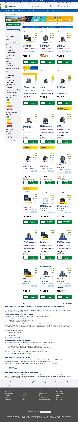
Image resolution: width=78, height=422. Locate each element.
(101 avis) (33, 90)
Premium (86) (10, 49)
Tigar (23, 403)
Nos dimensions (59, 397)
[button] (13, 82)
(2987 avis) (34, 209)
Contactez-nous (8, 399)
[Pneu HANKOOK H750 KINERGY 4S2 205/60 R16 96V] (62, 157)
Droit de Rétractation (9, 401)
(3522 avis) (68, 129)
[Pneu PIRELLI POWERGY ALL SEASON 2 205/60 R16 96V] (62, 198)
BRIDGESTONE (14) (12, 55)
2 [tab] (37, 20)
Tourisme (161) (10, 75)
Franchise (16, 2)
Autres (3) (9, 109)
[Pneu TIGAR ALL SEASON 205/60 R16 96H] (45, 79)
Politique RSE (7, 395)
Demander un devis (61, 2)
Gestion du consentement (55, 414)
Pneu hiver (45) (10, 67)
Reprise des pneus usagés (44, 401)
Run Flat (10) (10, 82)
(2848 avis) (34, 245)
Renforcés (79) (10, 84)
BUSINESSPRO (9, 2)
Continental (24, 393)
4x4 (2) (8, 77)
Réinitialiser (13, 140)
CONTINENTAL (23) (12, 52)
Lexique (40, 391)
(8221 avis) (51, 283)
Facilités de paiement (43, 397)
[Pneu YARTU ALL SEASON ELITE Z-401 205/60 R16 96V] (28, 79)
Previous (6, 19)
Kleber (23, 399)
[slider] (6, 29)
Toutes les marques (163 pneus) (11, 46)
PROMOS (48, 10)
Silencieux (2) (10, 87)
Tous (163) (9, 97)
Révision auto (59, 399)
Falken (23, 397)
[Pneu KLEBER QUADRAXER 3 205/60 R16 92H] (62, 118)
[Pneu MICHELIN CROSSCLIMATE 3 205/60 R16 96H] (45, 234)
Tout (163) (9, 63)
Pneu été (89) (10, 65)
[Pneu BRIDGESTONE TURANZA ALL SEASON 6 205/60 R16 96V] (45, 198)
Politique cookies (42, 403)
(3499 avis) (51, 48)
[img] (19, 42)
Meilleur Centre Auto (9, 393)
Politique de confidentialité (43, 414)
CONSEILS (41, 10)
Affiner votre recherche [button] (13, 24)
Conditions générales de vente (24, 414)
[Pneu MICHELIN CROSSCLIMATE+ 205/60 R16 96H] (45, 271)
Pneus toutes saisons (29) (13, 68)
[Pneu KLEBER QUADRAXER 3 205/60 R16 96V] (45, 157)
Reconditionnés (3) (11, 92)
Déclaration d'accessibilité (44, 399)
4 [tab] (40, 20)
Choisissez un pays (45, 411)
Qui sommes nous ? (9, 391)
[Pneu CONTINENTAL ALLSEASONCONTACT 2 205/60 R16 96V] (28, 198)
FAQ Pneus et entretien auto (62, 401)
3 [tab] (39, 20)
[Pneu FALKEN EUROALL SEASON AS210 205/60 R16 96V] (45, 118)
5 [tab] (42, 20)
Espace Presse (8, 397)
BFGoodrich (24, 404)
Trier (57, 23)
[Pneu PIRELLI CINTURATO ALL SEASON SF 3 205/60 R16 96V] (28, 271)
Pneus (57, 395)
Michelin (23, 391)
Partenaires (7, 406)
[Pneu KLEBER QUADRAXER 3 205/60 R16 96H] (28, 157)
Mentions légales (34, 414)
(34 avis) (67, 48)
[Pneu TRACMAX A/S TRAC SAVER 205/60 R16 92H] (28, 118)
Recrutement (7, 403)
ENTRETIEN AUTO (32, 10)
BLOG (53, 10)
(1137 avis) (51, 129)
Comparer (28, 30)
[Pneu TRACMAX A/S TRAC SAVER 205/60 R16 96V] (62, 79)
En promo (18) (10, 36)
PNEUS (7, 10)
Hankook (24, 395)
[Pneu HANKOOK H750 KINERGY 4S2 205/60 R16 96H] (45, 36)
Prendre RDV (70, 2)
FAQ (40, 395)
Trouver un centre (50, 2)
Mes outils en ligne (43, 393)
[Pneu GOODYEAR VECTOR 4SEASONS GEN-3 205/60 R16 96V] (62, 234)
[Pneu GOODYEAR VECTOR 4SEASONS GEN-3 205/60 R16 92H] (28, 234)
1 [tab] (35, 20)
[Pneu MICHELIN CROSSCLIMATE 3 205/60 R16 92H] (28, 37)
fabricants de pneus (33, 359)
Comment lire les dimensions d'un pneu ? (14, 337)
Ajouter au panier (33, 62)
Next (71, 19)
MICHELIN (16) (11, 50)
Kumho (23, 401)
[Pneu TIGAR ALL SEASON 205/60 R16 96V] (62, 37)
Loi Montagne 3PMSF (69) (13, 89)
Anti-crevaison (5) (11, 85)
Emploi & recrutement (25, 2)
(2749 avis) (34, 48)
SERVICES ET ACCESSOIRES (18, 10)
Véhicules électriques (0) (13, 90)
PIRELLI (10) (10, 53)
